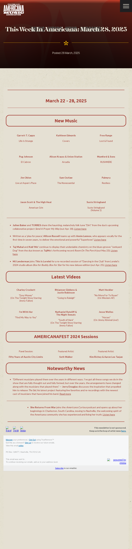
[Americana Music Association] (14, 9)
